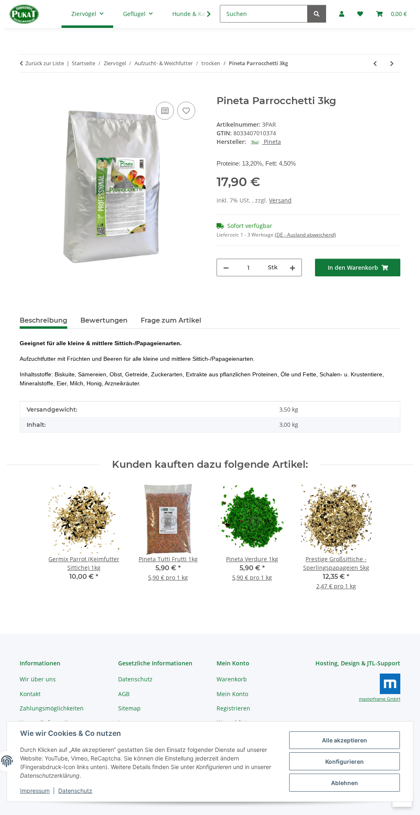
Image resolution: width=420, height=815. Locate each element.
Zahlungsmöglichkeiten (52, 708)
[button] (203, 14)
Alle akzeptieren (344, 740)
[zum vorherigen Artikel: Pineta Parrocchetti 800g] (375, 63)
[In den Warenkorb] (26, 90)
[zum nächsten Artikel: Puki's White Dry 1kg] (391, 63)
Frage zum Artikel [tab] (171, 320)
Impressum (35, 790)
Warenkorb (232, 679)
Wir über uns (38, 679)
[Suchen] (316, 14)
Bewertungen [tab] (104, 320)
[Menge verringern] (226, 267)
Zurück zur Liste (44, 63)
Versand (280, 200)
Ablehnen (344, 782)
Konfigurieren (344, 761)
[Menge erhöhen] (292, 267)
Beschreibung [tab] (43, 320)
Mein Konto (232, 694)
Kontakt (30, 694)
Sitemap (129, 708)
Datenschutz (75, 790)
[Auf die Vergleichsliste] (165, 111)
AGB (124, 694)
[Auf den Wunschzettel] (186, 111)
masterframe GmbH (379, 699)
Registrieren (233, 708)
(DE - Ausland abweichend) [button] (305, 234)
